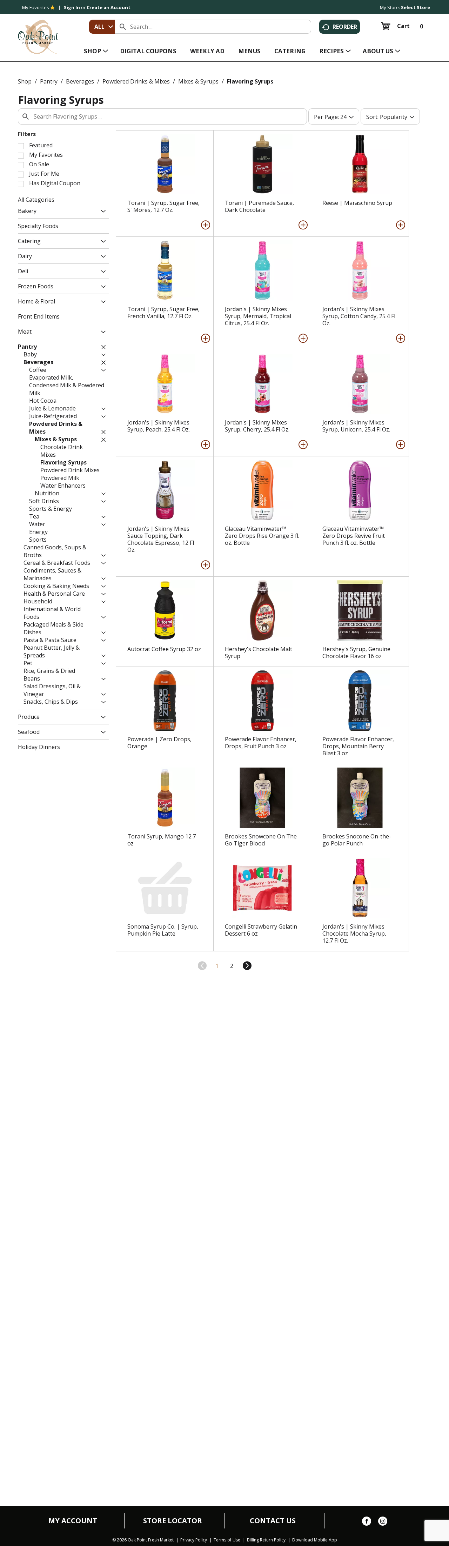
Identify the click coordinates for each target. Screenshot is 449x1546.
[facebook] (366, 1522)
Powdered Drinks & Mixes (136, 81)
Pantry (49, 81)
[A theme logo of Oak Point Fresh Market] (38, 32)
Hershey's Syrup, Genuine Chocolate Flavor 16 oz (356, 652)
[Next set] (246, 965)
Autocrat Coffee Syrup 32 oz (164, 649)
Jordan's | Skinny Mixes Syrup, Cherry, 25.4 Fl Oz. (257, 426)
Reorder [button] (345, 27)
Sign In (72, 7)
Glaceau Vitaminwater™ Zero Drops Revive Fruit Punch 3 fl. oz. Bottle (353, 536)
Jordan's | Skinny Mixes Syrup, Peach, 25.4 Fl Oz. (158, 426)
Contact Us (273, 1521)
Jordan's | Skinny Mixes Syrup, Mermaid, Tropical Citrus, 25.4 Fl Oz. (258, 316)
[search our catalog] (122, 27)
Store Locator (172, 1521)
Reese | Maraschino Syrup (357, 203)
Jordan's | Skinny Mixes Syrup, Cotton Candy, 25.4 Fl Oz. (358, 316)
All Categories (36, 199)
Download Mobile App (314, 1540)
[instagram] (382, 1522)
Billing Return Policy (266, 1540)
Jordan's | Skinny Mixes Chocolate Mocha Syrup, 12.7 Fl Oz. (354, 933)
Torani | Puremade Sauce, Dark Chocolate (259, 206)
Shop (25, 81)
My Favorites (35, 7)
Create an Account (108, 7)
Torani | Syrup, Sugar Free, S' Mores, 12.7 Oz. (163, 206)
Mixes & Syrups (198, 81)
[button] (101, 211)
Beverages (80, 81)
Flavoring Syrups (250, 81)
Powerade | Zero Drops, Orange (159, 742)
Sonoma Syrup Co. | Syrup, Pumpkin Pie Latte (162, 930)
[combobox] (102, 27)
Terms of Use (227, 1540)
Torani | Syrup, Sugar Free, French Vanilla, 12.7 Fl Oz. (163, 312)
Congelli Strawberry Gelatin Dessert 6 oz (261, 930)
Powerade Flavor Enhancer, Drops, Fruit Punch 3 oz (260, 742)
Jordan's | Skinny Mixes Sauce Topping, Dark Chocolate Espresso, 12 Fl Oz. (160, 539)
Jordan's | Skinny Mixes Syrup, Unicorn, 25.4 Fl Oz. (356, 426)
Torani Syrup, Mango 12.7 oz (161, 839)
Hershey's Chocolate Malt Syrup (258, 652)
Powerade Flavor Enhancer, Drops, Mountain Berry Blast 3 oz (358, 746)
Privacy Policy (193, 1540)
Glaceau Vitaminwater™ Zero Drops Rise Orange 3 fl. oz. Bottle (262, 536)
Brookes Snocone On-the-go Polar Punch (356, 839)
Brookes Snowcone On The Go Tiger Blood (261, 839)
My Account (72, 1521)
